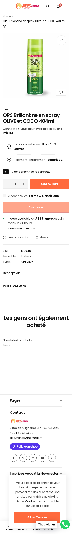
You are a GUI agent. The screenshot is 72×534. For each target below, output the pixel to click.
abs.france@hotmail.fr (26, 438)
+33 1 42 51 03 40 (21, 433)
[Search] (47, 6)
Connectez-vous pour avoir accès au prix (32, 129)
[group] (36, 65)
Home (7, 16)
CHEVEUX (27, 261)
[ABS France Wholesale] (27, 6)
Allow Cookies (37, 517)
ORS (6, 109)
